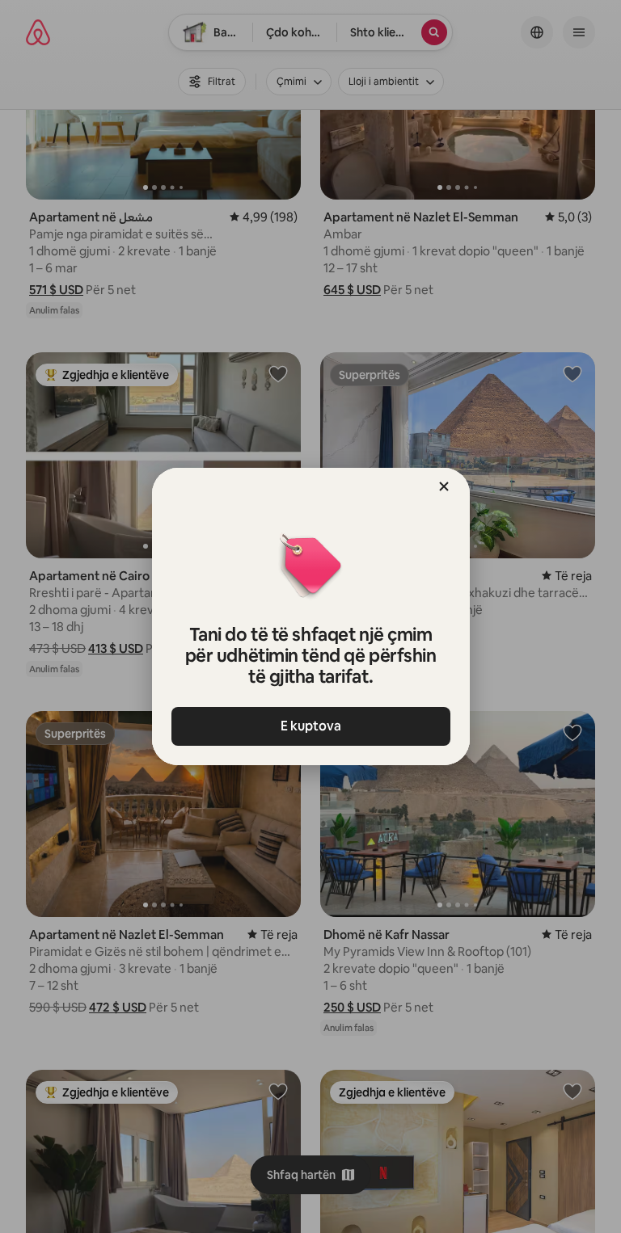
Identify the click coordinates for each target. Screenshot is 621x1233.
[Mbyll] (443, 486)
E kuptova (311, 725)
